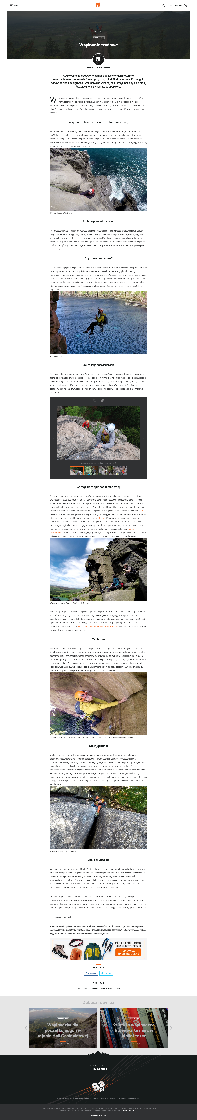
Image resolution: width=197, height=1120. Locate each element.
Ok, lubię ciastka (98, 1115)
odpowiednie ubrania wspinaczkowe (94, 626)
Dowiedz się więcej (129, 1110)
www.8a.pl (109, 1097)
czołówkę (114, 626)
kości (140, 511)
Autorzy (103, 1066)
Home (12, 14)
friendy (101, 518)
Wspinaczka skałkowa (110, 988)
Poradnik (94, 988)
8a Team (93, 1066)
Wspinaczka (19, 14)
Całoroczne (82, 988)
